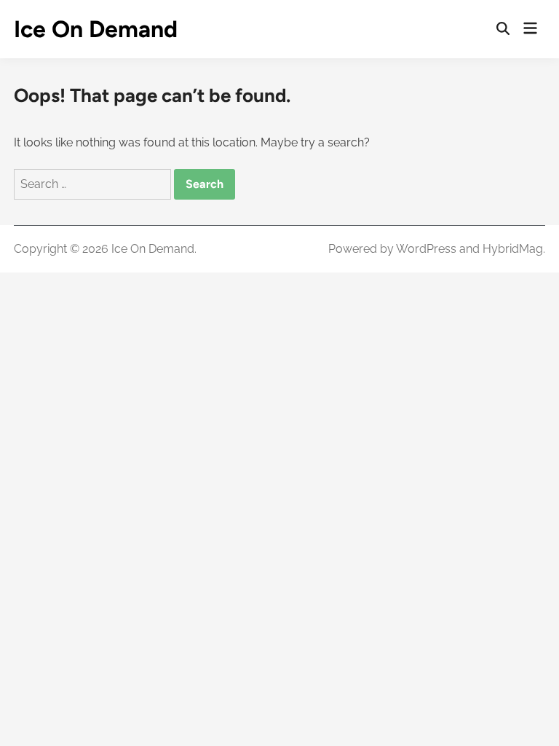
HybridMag (513, 249)
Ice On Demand (96, 29)
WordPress (426, 249)
